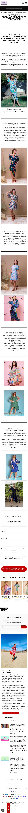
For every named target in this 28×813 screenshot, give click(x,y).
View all (14, 720)
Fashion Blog (23, 737)
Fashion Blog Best (14, 739)
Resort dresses (13, 725)
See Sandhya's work (11, 712)
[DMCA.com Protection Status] (14, 609)
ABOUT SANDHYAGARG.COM (13, 779)
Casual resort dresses (14, 724)
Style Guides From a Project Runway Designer (15, 12)
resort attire (22, 724)
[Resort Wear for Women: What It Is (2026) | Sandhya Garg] (5, 738)
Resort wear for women (17, 742)
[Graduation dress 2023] (14, 467)
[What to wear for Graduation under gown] (14, 373)
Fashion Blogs (13, 740)
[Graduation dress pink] (14, 109)
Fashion (18, 737)
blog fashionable (20, 736)
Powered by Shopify (14, 805)
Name (3, 525)
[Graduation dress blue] (14, 183)
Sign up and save (14, 788)
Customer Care (13, 783)
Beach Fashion (13, 736)
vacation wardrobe (16, 745)
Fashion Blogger (21, 739)
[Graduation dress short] (14, 274)
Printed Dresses (13, 741)
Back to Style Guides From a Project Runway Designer (15, 569)
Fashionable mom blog (21, 740)
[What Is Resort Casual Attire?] (5, 759)
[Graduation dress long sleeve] (14, 403)
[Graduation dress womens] (14, 495)
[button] (4, 598)
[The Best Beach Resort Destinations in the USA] (5, 726)
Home (2, 12)
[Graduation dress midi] (14, 308)
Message (4, 538)
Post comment (14, 553)
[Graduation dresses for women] (14, 90)
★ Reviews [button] (8, 808)
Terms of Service (16, 558)
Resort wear (19, 725)
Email (3, 531)
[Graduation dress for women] (14, 223)
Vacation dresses (20, 764)
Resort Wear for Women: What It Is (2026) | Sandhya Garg (18, 750)
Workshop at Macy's (17, 697)
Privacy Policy (8, 558)
